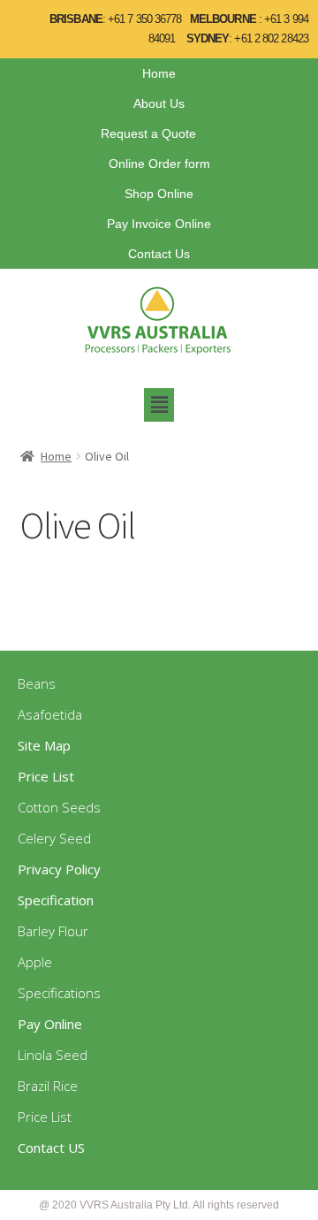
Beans (37, 683)
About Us (159, 103)
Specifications (59, 993)
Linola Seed (52, 1055)
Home (159, 73)
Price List (45, 1116)
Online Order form (159, 163)
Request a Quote (148, 133)
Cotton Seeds (59, 807)
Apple (35, 962)
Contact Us (159, 254)
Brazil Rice (48, 1085)
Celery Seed (54, 838)
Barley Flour (53, 931)
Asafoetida (50, 714)
